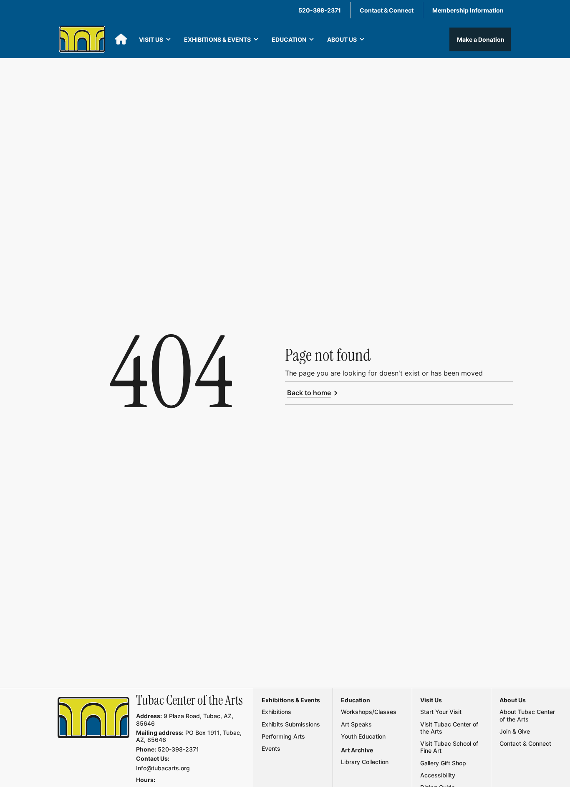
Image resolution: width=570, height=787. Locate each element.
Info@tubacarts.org (163, 768)
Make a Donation (480, 39)
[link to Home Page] (93, 717)
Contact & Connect (387, 10)
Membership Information (468, 10)
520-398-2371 (319, 10)
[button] (155, 39)
